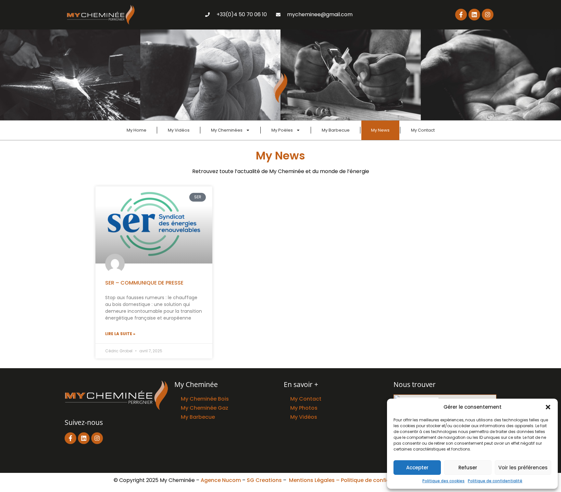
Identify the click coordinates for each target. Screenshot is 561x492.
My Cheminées (227, 130)
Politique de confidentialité (495, 481)
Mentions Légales (312, 480)
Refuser (467, 467)
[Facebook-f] (461, 14)
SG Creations (264, 480)
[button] (548, 407)
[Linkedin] (474, 14)
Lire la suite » (120, 333)
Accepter (417, 467)
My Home (136, 130)
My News (380, 130)
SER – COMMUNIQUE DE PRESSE (144, 283)
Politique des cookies (443, 481)
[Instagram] (487, 14)
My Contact (423, 130)
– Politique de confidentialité (374, 480)
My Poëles (282, 130)
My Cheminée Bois (205, 399)
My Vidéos (179, 130)
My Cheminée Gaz (204, 408)
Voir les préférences (523, 467)
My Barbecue (336, 130)
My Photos (304, 408)
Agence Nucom (221, 480)
